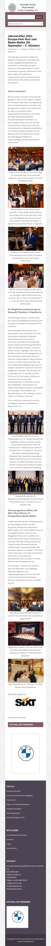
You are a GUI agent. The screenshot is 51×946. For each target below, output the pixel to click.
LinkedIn (10, 839)
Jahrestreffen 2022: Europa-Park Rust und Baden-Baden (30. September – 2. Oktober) (24, 41)
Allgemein (12, 51)
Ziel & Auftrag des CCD (15, 817)
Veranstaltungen (13, 813)
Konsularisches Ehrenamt (17, 835)
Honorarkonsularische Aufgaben (20, 795)
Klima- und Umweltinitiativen (18, 804)
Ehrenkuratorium (14, 791)
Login (9, 844)
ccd (17, 49)
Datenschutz (12, 848)
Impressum (11, 800)
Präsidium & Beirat (14, 808)
